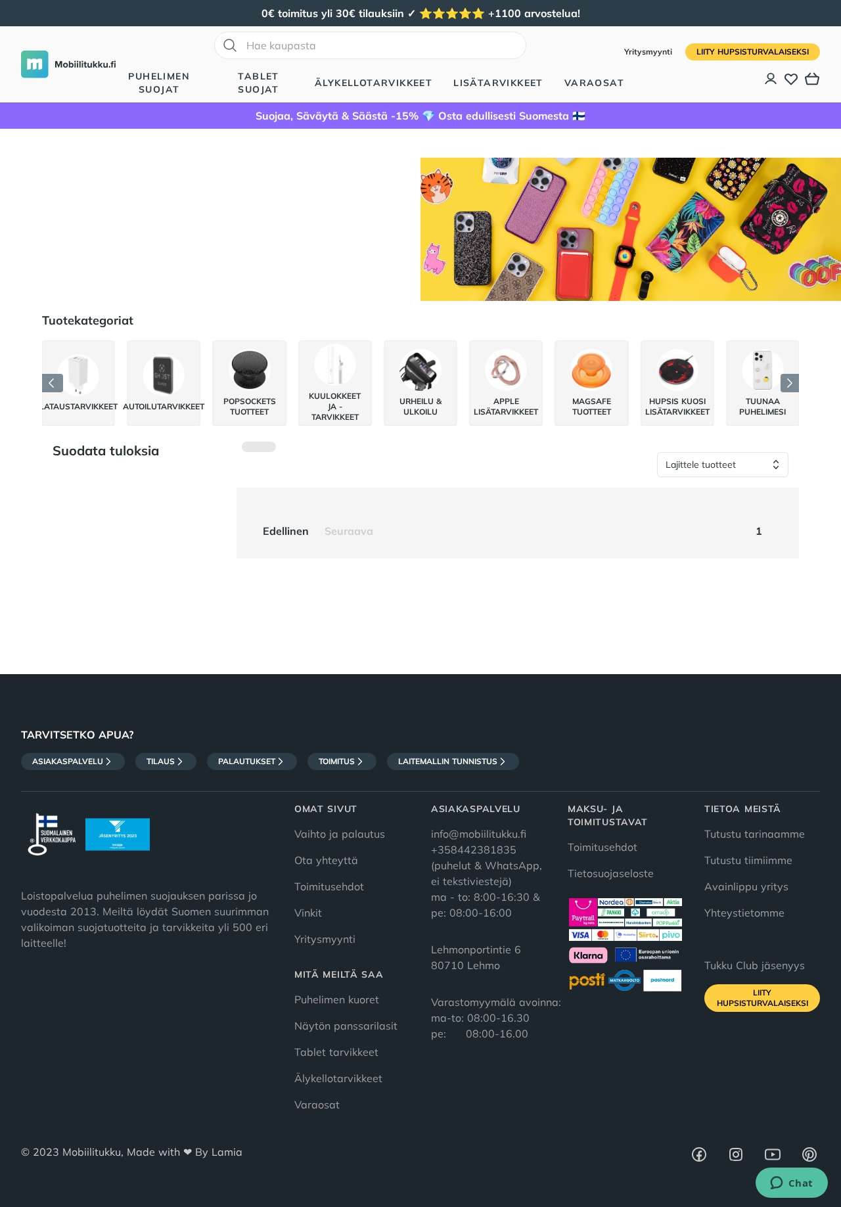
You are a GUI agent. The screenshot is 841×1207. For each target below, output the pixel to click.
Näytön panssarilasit (346, 1025)
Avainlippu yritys (746, 886)
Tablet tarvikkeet (336, 1052)
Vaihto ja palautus (339, 833)
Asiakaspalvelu (67, 761)
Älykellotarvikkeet (373, 83)
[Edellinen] (52, 383)
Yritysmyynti (649, 52)
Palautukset (246, 761)
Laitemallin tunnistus (447, 761)
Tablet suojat (258, 82)
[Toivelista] (791, 79)
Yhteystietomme (744, 912)
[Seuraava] (790, 383)
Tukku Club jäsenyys (754, 965)
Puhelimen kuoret (336, 999)
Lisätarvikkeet (498, 83)
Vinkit (308, 912)
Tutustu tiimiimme (748, 860)
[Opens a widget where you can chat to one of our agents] (791, 1184)
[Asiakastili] (771, 79)
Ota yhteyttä (326, 860)
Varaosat (594, 83)
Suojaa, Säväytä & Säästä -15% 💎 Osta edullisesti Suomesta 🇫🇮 (420, 115)
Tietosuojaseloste (611, 873)
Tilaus (161, 761)
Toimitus (337, 761)
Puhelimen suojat (159, 82)
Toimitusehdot (329, 886)
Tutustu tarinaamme (754, 833)
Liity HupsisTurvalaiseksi (752, 52)
